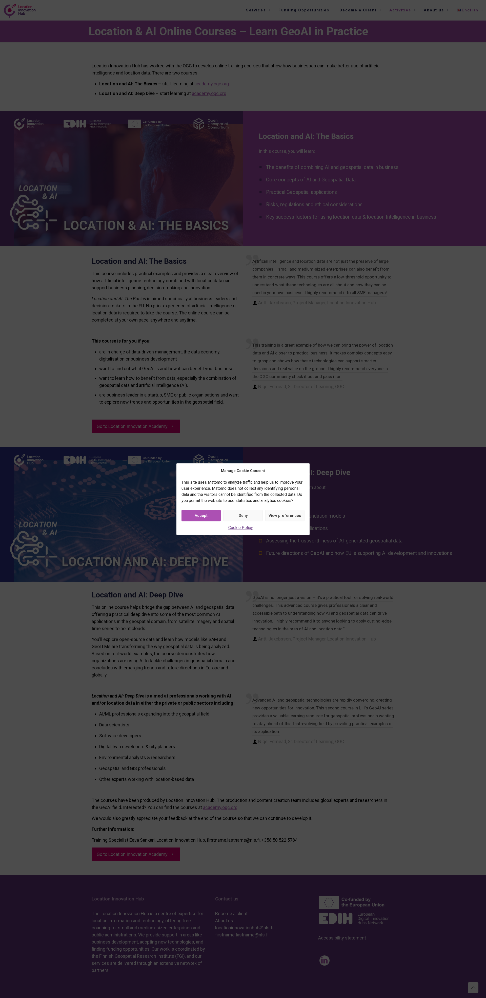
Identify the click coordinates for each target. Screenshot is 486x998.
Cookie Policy (240, 527)
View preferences (285, 515)
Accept (201, 515)
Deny (243, 515)
